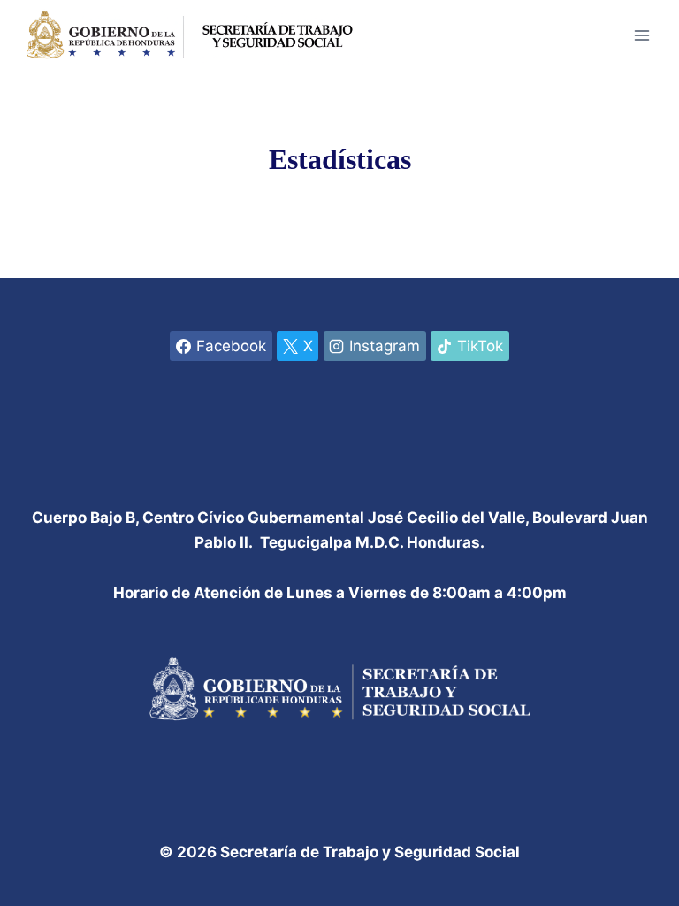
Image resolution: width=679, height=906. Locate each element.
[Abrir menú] (641, 35)
